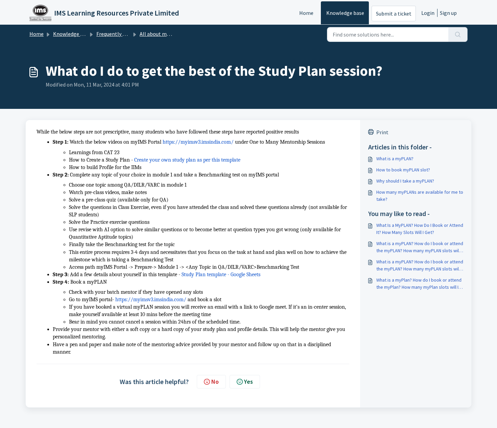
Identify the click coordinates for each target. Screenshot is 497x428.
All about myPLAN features (171, 33)
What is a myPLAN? (394, 159)
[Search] (458, 34)
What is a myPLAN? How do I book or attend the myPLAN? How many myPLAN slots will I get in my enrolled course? (419, 247)
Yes (248, 381)
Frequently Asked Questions (128, 33)
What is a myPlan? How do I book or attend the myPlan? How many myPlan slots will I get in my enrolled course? (419, 284)
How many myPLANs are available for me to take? (419, 195)
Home (306, 12)
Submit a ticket (393, 13)
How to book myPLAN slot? (403, 170)
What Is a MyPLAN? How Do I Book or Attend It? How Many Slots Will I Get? (419, 228)
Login (427, 12)
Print (382, 132)
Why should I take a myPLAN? (405, 181)
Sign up (448, 12)
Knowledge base (345, 12)
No (215, 381)
